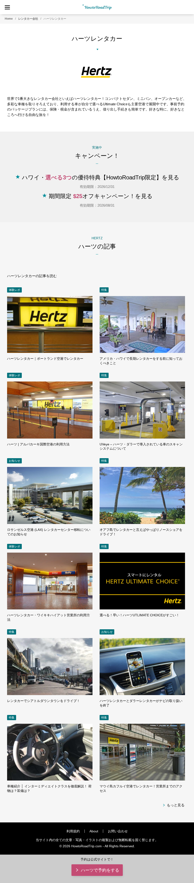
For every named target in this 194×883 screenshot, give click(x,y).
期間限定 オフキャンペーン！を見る (101, 196)
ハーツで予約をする (100, 870)
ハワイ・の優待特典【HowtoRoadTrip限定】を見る (100, 177)
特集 (104, 290)
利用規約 (73, 831)
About (93, 831)
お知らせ (14, 460)
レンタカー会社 (28, 18)
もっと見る (176, 805)
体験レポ (14, 290)
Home (9, 18)
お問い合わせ (118, 831)
